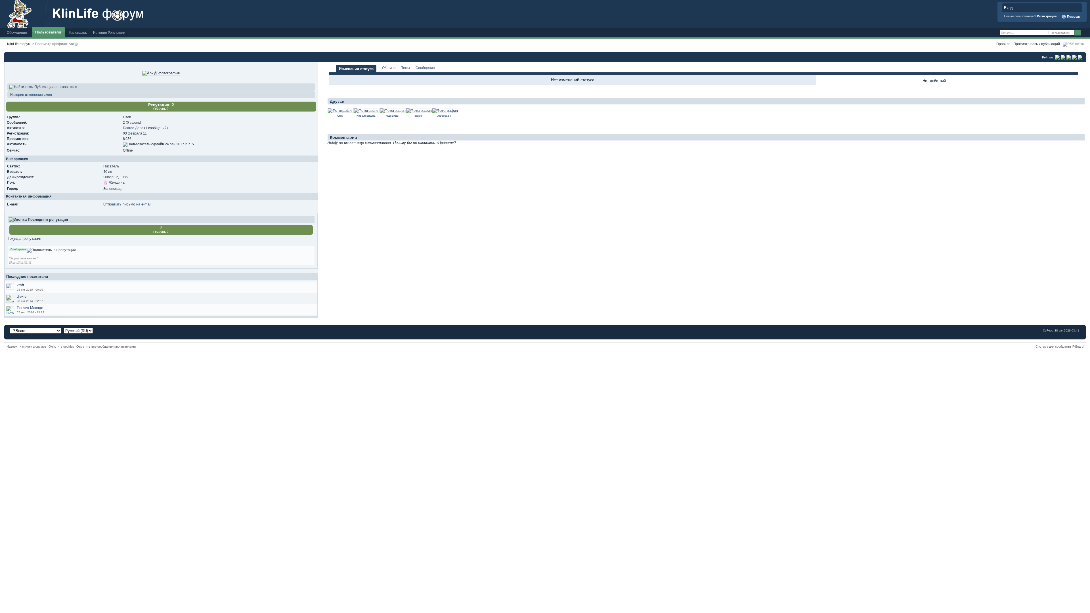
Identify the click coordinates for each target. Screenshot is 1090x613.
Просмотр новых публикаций (1036, 44)
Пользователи (48, 32)
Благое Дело (133, 128)
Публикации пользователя (55, 87)
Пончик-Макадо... (32, 308)
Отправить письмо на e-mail (127, 204)
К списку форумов (33, 346)
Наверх (12, 346)
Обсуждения (17, 32)
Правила (1003, 44)
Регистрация (1047, 16)
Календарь (78, 32)
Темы (405, 68)
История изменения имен (30, 94)
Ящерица (392, 115)
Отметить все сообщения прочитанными (106, 346)
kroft (20, 285)
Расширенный (1085, 33)
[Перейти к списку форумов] (106, 14)
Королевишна (366, 115)
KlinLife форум (18, 44)
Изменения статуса (356, 69)
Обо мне (389, 68)
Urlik (340, 115)
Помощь (1073, 16)
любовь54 (444, 115)
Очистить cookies (61, 346)
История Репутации (109, 32)
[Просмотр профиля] (341, 110)
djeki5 (21, 296)
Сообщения (425, 68)
